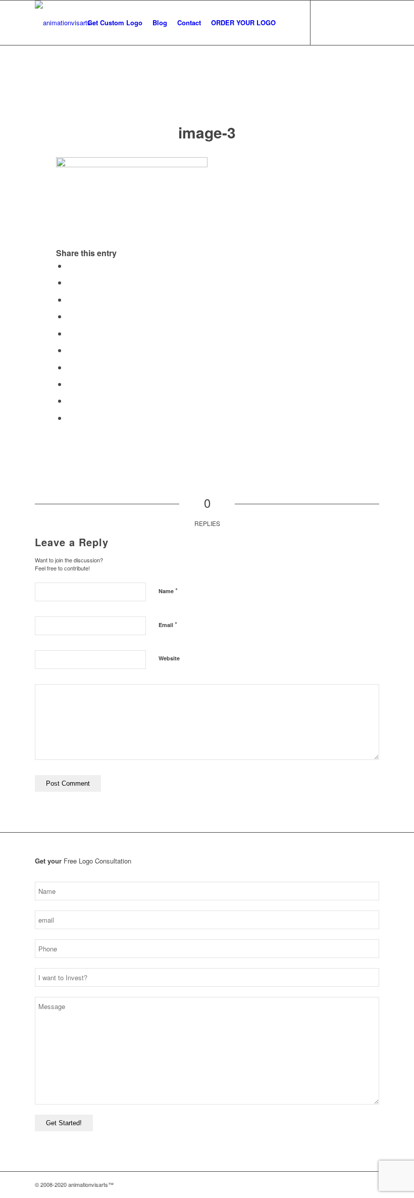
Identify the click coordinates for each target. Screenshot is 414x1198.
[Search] (289, 23)
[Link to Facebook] (341, 22)
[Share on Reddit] (70, 400)
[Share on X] (70, 282)
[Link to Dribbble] (356, 22)
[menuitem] (114, 23)
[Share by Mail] (70, 417)
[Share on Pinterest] (70, 333)
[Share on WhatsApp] (70, 316)
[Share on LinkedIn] (70, 350)
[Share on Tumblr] (70, 367)
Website (169, 658)
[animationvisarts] (63, 23)
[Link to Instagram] (326, 22)
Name (168, 590)
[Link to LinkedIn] (371, 22)
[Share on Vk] (70, 383)
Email (168, 624)
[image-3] (207, 94)
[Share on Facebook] (70, 265)
